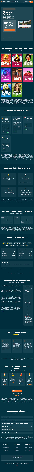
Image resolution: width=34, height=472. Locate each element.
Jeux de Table (6, 450)
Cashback (17, 447)
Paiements (14, 1)
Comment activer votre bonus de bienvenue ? (9, 420)
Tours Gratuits (17, 450)
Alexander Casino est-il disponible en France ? (9, 432)
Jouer (31, 1)
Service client (20, 2)
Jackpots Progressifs (6, 447)
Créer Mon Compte (17, 390)
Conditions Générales (28, 446)
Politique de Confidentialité (28, 447)
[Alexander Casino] (24, 24)
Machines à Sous (5, 446)
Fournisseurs (9, 1)
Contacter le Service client (28, 450)
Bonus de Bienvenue (17, 446)
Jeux (5, 1)
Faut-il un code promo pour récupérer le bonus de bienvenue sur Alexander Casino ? (15, 423)
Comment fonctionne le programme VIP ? (8, 429)
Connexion (26, 1)
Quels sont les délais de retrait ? (7, 426)
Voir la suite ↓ (3, 311)
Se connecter (17, 395)
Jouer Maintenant (9, 29)
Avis (17, 1)
